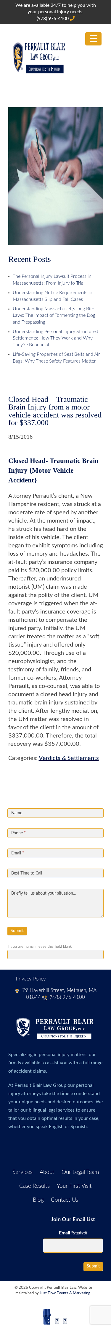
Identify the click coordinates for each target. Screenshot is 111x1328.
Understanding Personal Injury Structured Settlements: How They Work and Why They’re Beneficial (55, 338)
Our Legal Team (80, 1172)
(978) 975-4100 (53, 18)
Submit (17, 931)
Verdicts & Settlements (69, 758)
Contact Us (64, 1200)
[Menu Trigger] (93, 38)
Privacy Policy (31, 978)
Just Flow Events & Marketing (65, 1293)
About (47, 1172)
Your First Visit (74, 1186)
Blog (38, 1200)
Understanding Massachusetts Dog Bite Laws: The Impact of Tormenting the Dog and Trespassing (54, 315)
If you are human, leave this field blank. (40, 947)
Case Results (34, 1186)
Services (22, 1172)
